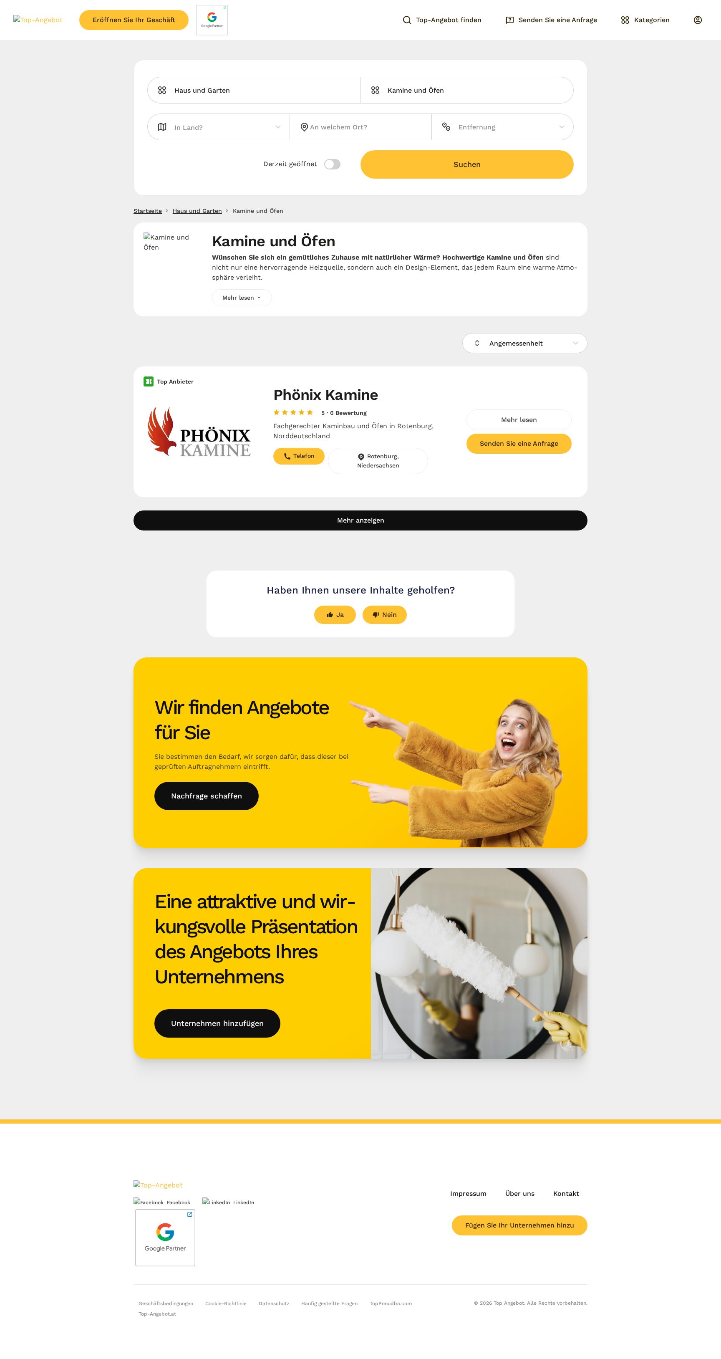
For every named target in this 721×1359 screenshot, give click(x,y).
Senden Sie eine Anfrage (519, 443)
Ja (340, 615)
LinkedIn (243, 1202)
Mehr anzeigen (360, 520)
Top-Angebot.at (157, 1314)
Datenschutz (274, 1303)
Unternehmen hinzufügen (217, 1023)
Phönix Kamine (325, 395)
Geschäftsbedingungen (166, 1303)
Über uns (519, 1193)
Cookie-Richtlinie (226, 1303)
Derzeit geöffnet (291, 164)
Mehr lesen (519, 420)
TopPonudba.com (391, 1303)
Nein (389, 615)
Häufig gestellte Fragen (329, 1303)
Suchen (467, 164)
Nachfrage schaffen (206, 795)
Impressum (468, 1193)
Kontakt (566, 1193)
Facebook (178, 1202)
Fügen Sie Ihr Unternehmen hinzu (519, 1225)
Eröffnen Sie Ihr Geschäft (134, 20)
